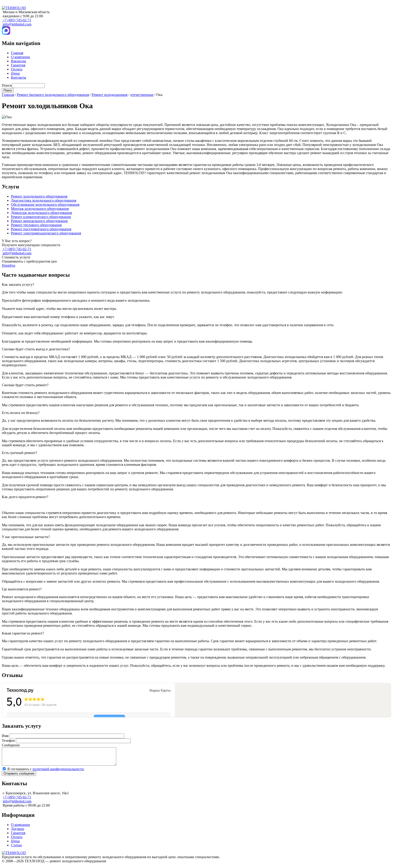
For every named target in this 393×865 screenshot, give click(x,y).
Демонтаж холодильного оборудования (41, 213)
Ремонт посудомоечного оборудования (41, 229)
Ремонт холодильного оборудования (39, 196)
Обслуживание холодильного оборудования (45, 204)
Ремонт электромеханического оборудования (46, 233)
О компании (20, 57)
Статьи (16, 845)
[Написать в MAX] (6, 33)
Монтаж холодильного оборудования (40, 209)
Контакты (18, 77)
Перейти (8, 265)
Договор (17, 829)
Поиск (7, 85)
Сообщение (11, 745)
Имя (5, 736)
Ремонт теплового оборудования (36, 225)
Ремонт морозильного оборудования (39, 221)
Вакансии (18, 61)
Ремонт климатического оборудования (41, 217)
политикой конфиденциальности (58, 769)
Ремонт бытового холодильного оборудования (53, 95)
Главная (17, 53)
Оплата (16, 69)
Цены (15, 73)
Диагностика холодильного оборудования (43, 200)
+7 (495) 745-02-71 (17, 20)
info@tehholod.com (17, 24)
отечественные (142, 95)
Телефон (8, 740)
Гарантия (18, 65)
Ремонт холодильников (110, 95)
